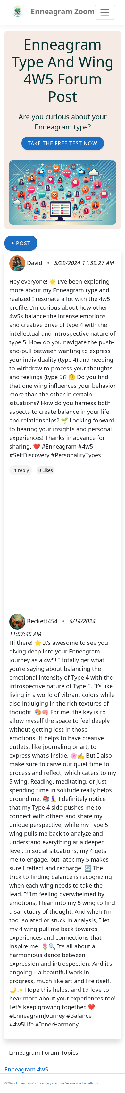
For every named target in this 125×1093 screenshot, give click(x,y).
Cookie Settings (87, 1083)
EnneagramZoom (27, 1083)
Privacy (47, 1083)
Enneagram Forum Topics (43, 1052)
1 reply (21, 470)
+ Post (20, 243)
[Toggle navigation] (105, 12)
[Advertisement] (62, 537)
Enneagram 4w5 (26, 1069)
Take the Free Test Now (62, 143)
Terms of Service (64, 1083)
